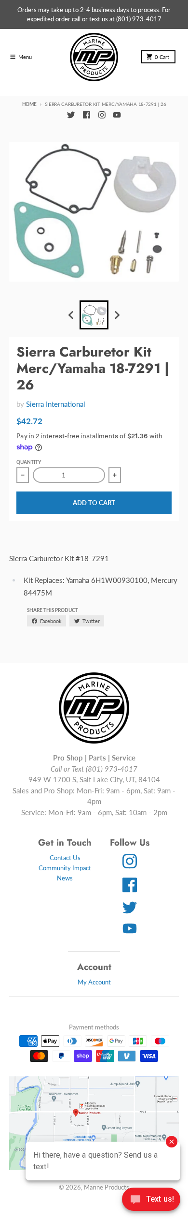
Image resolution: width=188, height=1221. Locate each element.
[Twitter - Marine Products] (71, 115)
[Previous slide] (71, 315)
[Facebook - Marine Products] (86, 115)
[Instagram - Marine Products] (101, 115)
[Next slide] (116, 315)
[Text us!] (151, 1200)
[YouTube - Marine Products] (117, 115)
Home (29, 104)
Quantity (28, 462)
